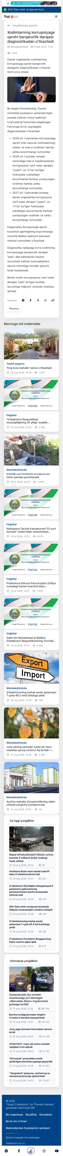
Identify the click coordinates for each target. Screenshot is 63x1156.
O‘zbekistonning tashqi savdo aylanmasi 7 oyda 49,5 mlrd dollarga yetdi (29, 924)
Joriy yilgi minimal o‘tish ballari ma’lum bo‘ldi (30, 1031)
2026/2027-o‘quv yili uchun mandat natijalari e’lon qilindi (29, 1045)
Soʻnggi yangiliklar (22, 820)
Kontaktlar (45, 1114)
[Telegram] (22, 300)
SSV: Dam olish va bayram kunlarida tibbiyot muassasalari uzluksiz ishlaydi (30, 908)
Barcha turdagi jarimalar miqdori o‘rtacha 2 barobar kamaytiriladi (27, 1016)
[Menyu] (56, 16)
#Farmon (14, 308)
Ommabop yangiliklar (24, 961)
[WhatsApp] (45, 300)
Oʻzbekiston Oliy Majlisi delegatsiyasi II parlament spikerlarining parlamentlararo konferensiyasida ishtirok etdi (31, 890)
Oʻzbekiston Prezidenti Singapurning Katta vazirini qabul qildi (30, 940)
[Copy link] (52, 300)
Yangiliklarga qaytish (24, 25)
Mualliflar (31, 1114)
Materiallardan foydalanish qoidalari (28, 1128)
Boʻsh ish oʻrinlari (16, 1121)
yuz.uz (21, 1143)
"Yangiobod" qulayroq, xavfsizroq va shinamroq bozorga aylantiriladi (29, 1075)
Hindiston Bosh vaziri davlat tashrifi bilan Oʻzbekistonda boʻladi (29, 873)
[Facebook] (30, 300)
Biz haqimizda (14, 1114)
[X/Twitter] (37, 300)
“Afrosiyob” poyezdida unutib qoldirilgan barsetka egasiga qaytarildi (30, 1060)
